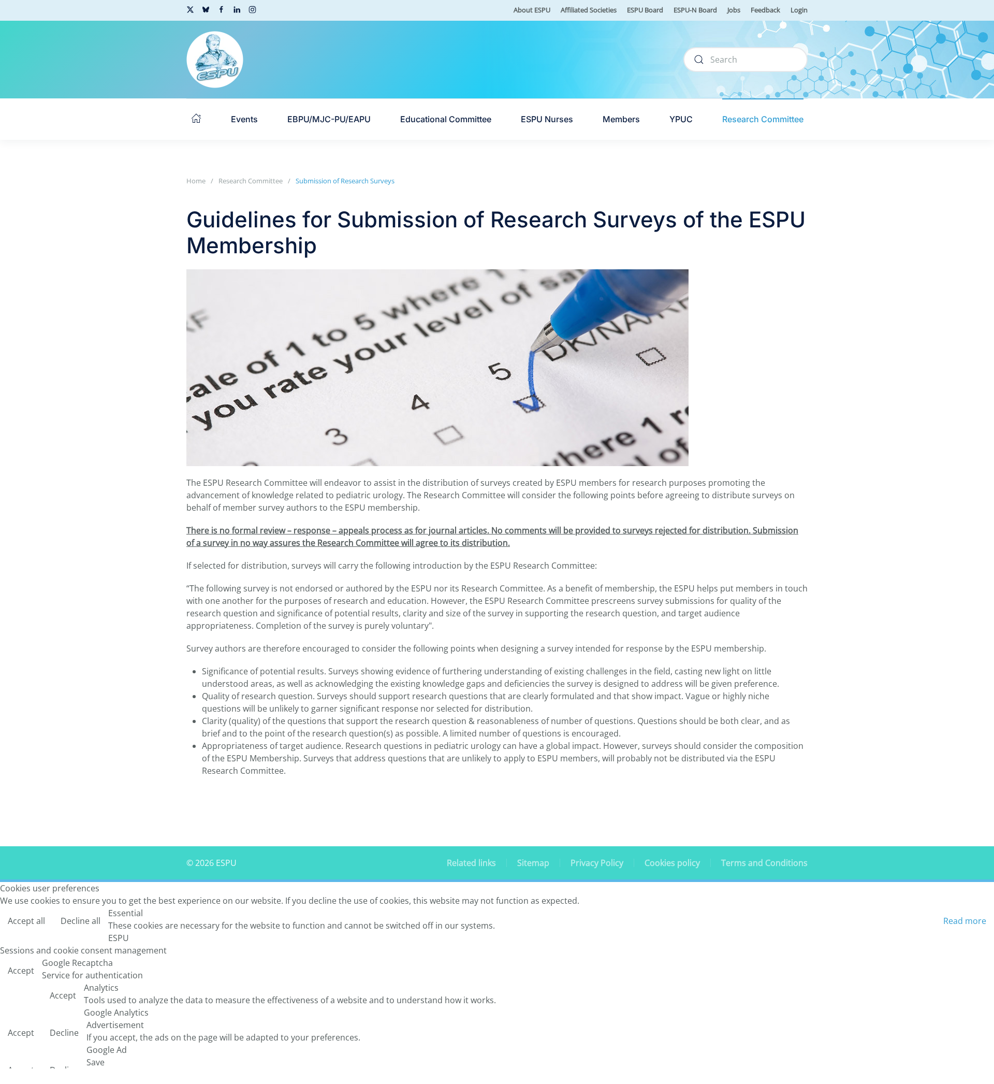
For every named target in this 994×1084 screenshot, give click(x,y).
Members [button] (621, 119)
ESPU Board (645, 10)
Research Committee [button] (762, 119)
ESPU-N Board (695, 10)
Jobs (733, 10)
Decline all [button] (80, 921)
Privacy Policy (597, 863)
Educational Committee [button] (445, 119)
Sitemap (533, 863)
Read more (964, 921)
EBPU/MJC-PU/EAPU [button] (329, 119)
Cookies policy (672, 863)
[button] (196, 119)
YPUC (681, 119)
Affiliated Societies (589, 10)
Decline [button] (64, 1032)
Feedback (765, 10)
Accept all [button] (26, 921)
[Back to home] (214, 59)
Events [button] (244, 119)
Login (799, 10)
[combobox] (745, 59)
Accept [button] (21, 970)
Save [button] (95, 1062)
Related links (471, 863)
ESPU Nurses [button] (547, 119)
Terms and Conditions (764, 863)
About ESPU (532, 10)
